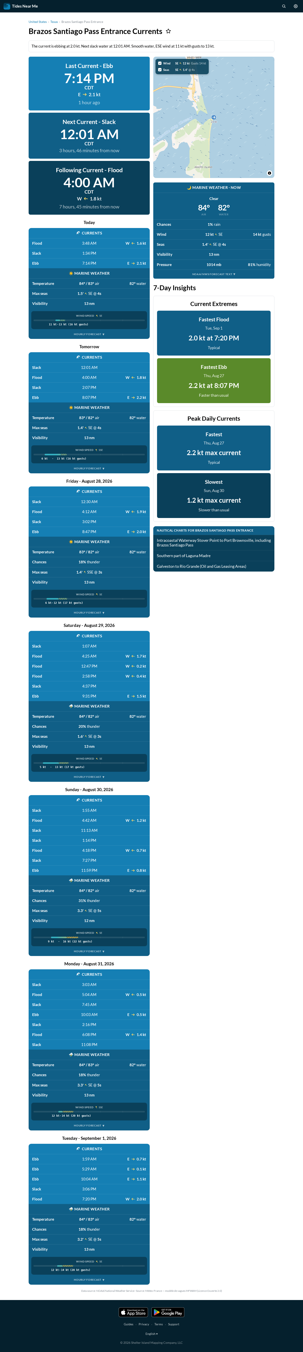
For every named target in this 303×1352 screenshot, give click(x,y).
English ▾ (152, 1334)
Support (173, 1324)
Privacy (144, 1324)
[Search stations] (283, 6)
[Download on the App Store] (133, 1312)
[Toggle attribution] (269, 173)
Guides (128, 1324)
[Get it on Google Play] (168, 1312)
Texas (54, 22)
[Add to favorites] (168, 31)
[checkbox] (182, 63)
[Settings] (295, 6)
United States (38, 22)
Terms (158, 1324)
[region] (213, 117)
